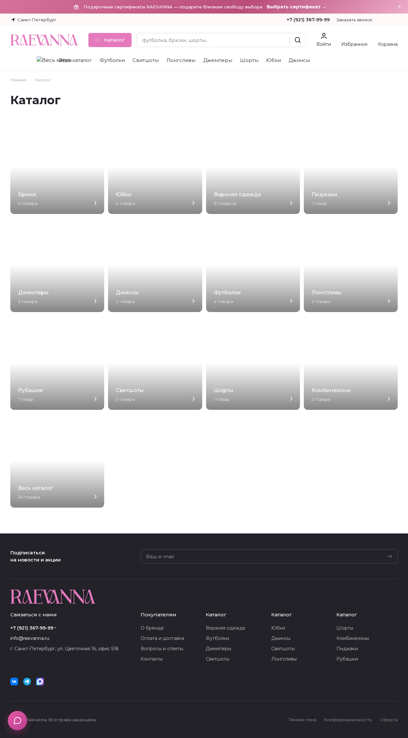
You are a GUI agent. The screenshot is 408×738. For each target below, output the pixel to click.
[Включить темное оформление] (395, 19)
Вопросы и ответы (162, 649)
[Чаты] (17, 720)
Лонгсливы (284, 659)
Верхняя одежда (225, 628)
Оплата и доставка (162, 638)
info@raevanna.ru (29, 638)
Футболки (217, 638)
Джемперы (218, 649)
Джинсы (280, 638)
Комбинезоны (352, 638)
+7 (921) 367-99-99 (308, 20)
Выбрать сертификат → (296, 6)
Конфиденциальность (348, 719)
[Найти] (298, 40)
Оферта (389, 719)
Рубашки (347, 659)
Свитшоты (217, 659)
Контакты (152, 659)
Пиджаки (347, 649)
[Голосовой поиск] (282, 40)
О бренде (152, 628)
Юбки (278, 628)
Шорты (344, 628)
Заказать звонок (354, 19)
